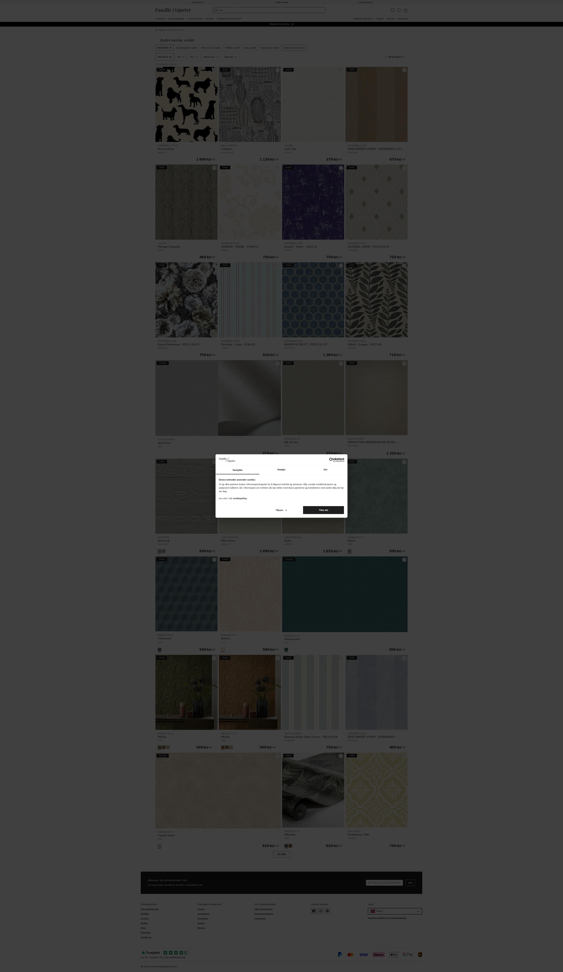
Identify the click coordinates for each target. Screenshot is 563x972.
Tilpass (279, 510)
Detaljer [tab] (282, 469)
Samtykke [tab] (238, 470)
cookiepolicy (240, 498)
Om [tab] (325, 469)
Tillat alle (323, 510)
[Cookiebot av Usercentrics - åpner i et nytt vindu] (331, 460)
